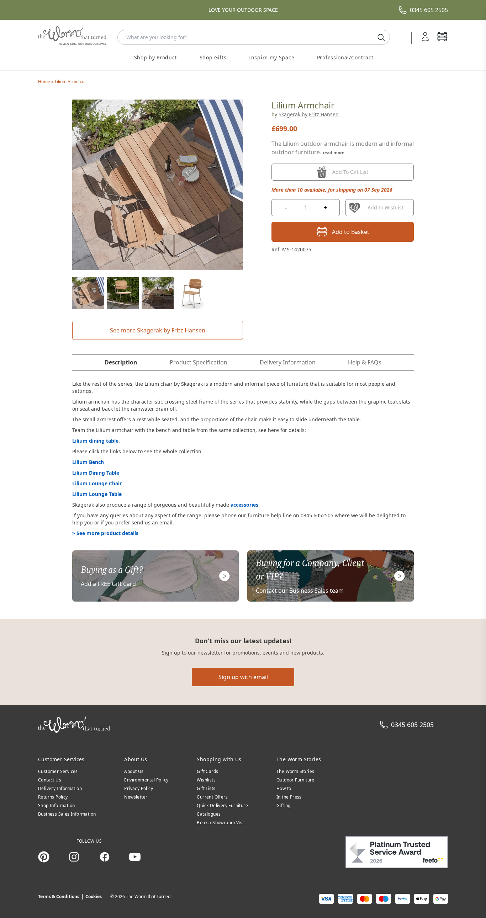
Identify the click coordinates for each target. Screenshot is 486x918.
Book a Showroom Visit (221, 823)
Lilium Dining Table (95, 472)
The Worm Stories (295, 771)
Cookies (93, 896)
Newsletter (135, 797)
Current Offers (212, 797)
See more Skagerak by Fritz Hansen (157, 330)
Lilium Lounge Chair (97, 483)
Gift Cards (207, 771)
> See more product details (105, 533)
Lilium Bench (88, 462)
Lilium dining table (95, 440)
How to (283, 788)
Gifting (283, 805)
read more (333, 153)
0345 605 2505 (429, 10)
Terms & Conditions (58, 896)
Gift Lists (206, 788)
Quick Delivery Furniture (222, 805)
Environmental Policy (146, 780)
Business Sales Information (67, 814)
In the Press (289, 797)
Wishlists (206, 780)
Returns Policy (53, 797)
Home (44, 82)
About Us (133, 771)
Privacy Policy (138, 788)
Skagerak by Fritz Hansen (309, 114)
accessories (244, 504)
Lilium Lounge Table (97, 494)
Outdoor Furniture (295, 780)
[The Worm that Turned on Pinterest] (43, 857)
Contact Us (49, 780)
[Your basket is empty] (442, 37)
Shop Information (56, 805)
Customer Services (58, 771)
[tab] (121, 362)
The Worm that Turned (148, 896)
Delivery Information (60, 788)
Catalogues (209, 814)
